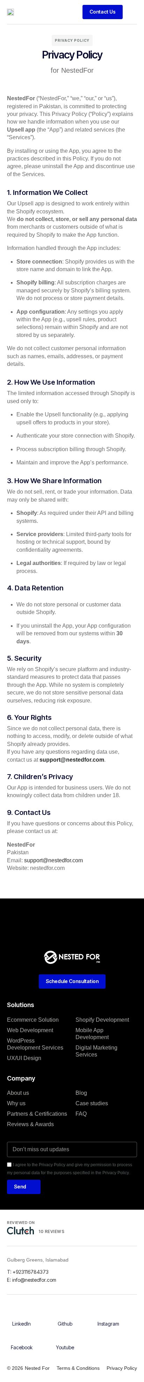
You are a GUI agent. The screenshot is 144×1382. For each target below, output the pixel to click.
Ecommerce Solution (33, 1020)
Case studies (91, 1103)
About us (18, 1093)
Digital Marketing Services (96, 1051)
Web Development (30, 1030)
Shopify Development (102, 1020)
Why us (16, 1103)
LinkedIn (21, 1324)
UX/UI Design (24, 1058)
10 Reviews (51, 1231)
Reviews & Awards (30, 1124)
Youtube (65, 1347)
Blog (81, 1093)
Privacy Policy (122, 1368)
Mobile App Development (92, 1033)
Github (65, 1324)
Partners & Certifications (37, 1114)
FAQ (81, 1114)
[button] (131, 12)
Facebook (22, 1347)
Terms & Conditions (78, 1368)
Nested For (37, 1368)
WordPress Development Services (35, 1044)
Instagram (108, 1324)
